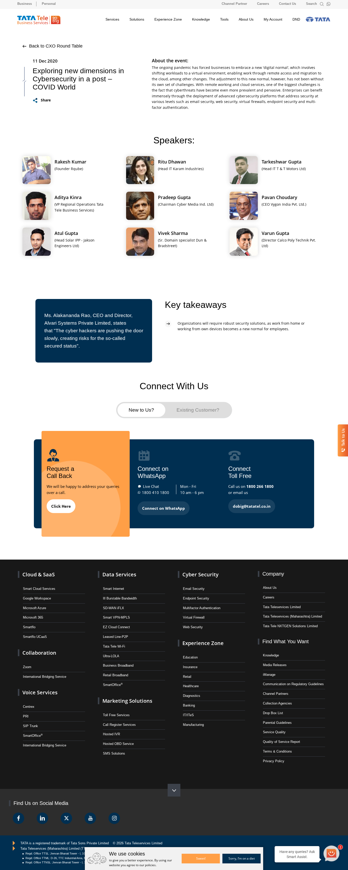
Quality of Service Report (281, 742)
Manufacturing (193, 725)
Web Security (193, 627)
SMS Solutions (114, 753)
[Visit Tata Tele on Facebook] (18, 818)
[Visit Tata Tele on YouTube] (90, 818)
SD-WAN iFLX (113, 608)
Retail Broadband (115, 675)
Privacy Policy (273, 761)
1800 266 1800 (260, 486)
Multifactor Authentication (201, 608)
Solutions (136, 19)
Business (24, 4)
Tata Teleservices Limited (282, 607)
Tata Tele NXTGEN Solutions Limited (290, 626)
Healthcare (191, 686)
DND (296, 19)
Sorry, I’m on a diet (242, 858)
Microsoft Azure (34, 608)
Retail (187, 677)
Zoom (27, 667)
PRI (26, 716)
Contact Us (287, 4)
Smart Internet (113, 589)
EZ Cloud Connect (116, 627)
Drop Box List (273, 713)
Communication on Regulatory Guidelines (293, 684)
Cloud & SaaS (38, 574)
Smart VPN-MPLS (116, 617)
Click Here (61, 506)
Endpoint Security (196, 598)
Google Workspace (37, 598)
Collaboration (39, 652)
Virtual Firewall (194, 617)
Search (312, 4)
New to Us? (141, 410)
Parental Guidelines (277, 723)
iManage (269, 675)
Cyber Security (200, 574)
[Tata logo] (318, 19)
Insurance (190, 667)
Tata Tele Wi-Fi (114, 646)
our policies (147, 865)
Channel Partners (275, 694)
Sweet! (201, 858)
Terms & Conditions (277, 751)
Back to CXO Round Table (55, 46)
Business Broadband (118, 665)
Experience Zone (168, 19)
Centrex (28, 707)
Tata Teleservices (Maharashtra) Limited (292, 616)
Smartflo (29, 627)
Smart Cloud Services (39, 589)
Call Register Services (119, 725)
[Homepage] (38, 20)
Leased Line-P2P (115, 637)
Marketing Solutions (127, 700)
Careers (263, 4)
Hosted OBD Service (118, 744)
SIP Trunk (30, 726)
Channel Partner (234, 4)
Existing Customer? (198, 410)
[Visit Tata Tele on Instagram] (114, 818)
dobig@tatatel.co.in (252, 506)
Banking (189, 705)
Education (190, 657)
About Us (246, 19)
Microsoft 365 (33, 617)
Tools (224, 19)
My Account (273, 19)
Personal (49, 4)
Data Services (119, 574)
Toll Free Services (116, 715)
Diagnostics (191, 696)
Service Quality (274, 732)
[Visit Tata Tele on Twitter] (66, 818)
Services (112, 19)
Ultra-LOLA (111, 656)
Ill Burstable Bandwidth (120, 598)
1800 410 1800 (155, 492)
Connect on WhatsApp (163, 508)
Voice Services (40, 692)
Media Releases (275, 665)
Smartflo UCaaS (35, 637)
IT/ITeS (188, 715)
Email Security (194, 589)
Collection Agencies (277, 703)
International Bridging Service (44, 677)
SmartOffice (33, 735)
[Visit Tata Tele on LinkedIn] (42, 818)
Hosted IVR (111, 734)
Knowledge (201, 19)
